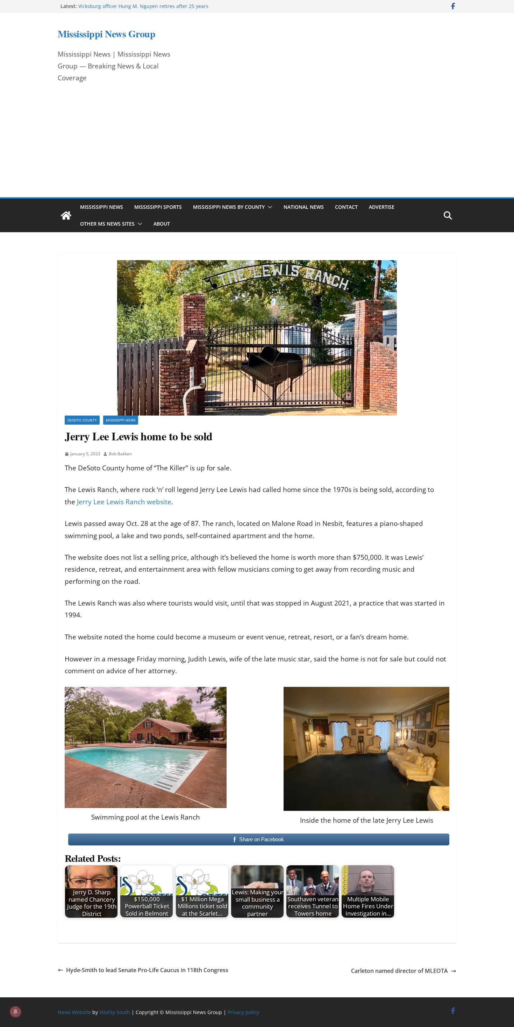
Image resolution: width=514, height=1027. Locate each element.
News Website (74, 1012)
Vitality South (114, 1012)
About (162, 223)
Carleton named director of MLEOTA (399, 971)
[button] (268, 207)
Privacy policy (243, 1012)
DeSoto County (82, 420)
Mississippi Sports (158, 207)
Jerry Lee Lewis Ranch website (124, 501)
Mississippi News (101, 207)
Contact (346, 207)
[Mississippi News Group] (66, 215)
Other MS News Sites (107, 223)
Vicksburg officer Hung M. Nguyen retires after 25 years (143, 6)
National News (304, 207)
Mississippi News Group (106, 34)
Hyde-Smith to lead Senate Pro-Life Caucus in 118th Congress (147, 970)
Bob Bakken (120, 454)
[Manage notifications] (15, 1011)
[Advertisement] (257, 145)
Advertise (381, 207)
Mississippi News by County (229, 207)
